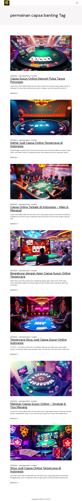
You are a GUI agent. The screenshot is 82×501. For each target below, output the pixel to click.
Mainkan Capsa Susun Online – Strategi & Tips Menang (38, 405)
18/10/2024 (13, 76)
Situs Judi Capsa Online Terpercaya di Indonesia (35, 469)
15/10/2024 (13, 270)
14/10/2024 (13, 337)
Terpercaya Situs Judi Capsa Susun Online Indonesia (38, 341)
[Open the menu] (77, 3)
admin (34, 76)
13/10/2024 (13, 401)
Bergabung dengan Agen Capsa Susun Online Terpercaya (40, 275)
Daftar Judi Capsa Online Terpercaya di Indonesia (36, 144)
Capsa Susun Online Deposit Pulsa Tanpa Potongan (37, 80)
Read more (13, 93)
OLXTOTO (47, 499)
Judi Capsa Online (24, 76)
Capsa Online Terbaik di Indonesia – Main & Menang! (39, 208)
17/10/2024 (13, 140)
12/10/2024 (13, 465)
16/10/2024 (13, 204)
